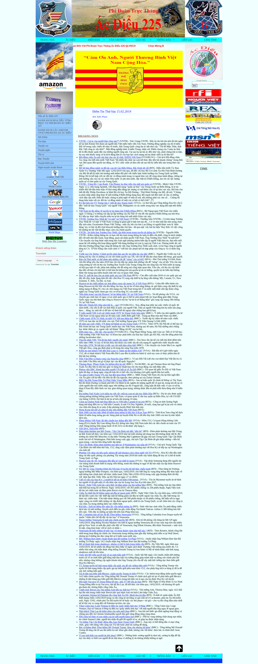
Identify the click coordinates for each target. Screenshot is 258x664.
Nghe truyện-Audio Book (50, 167)
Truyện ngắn (44, 150)
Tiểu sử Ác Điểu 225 (48, 116)
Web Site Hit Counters (54, 241)
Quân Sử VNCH (203, 122)
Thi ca (41, 154)
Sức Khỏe (42, 137)
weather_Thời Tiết (55, 177)
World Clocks (55, 186)
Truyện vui (43, 145)
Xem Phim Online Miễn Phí (55, 197)
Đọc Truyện (43, 158)
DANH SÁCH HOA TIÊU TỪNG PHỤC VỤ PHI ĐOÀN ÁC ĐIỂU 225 (55, 123)
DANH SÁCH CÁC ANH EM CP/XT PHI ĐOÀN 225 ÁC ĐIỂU (55, 131)
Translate (55, 264)
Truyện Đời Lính (46, 163)
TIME (204, 168)
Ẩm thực (42, 141)
